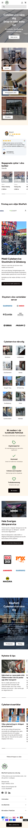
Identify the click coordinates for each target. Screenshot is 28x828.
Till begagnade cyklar (10, 92)
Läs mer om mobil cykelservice (12, 283)
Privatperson (9, 644)
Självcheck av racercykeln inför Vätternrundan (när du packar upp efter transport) (13, 677)
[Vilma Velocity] (7, 177)
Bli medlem (14, 490)
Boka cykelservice (14, 824)
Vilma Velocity (6, 186)
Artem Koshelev (11, 148)
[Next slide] (25, 147)
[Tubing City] (19, 177)
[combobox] (14, 6)
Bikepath (11, 132)
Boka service (14, 37)
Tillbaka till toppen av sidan (14, 756)
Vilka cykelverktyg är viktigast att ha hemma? (13, 725)
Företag (20, 644)
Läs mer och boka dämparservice (12, 543)
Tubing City (17, 186)
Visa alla (4, 168)
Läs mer (7, 68)
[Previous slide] (3, 147)
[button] (25, 2)
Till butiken (8, 117)
